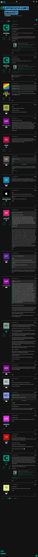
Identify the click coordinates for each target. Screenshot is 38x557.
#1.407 (35, 156)
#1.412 (35, 278)
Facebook (29, 49)
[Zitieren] (35, 53)
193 (14, 21)
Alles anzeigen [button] (24, 164)
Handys (19, 48)
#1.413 (35, 322)
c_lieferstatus (3, 553)
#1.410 (35, 209)
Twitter (34, 49)
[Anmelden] (16, 2)
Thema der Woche (20, 49)
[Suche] (34, 2)
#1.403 (35, 83)
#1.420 (35, 484)
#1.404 (35, 104)
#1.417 (35, 415)
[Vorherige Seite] (1, 21)
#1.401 (35, 24)
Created (25, 49)
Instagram (13, 50)
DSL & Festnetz (32, 47)
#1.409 (35, 190)
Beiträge (3, 39)
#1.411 (35, 253)
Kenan (30, 75)
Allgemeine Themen (26, 46)
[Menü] (37, 2)
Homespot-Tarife (27, 47)
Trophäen (3, 38)
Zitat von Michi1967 (17, 281)
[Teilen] (36, 20)
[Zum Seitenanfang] (36, 556)
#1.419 (35, 454)
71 (8, 21)
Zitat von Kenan (16, 86)
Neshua (16, 26)
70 (6, 21)
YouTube (18, 50)
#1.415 (35, 378)
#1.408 (35, 176)
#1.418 (35, 433)
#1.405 (35, 118)
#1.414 (35, 365)
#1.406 (35, 136)
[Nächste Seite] (16, 21)
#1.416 (35, 392)
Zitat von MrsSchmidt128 (18, 212)
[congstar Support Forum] (3, 2)
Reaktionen (4, 37)
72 (10, 21)
